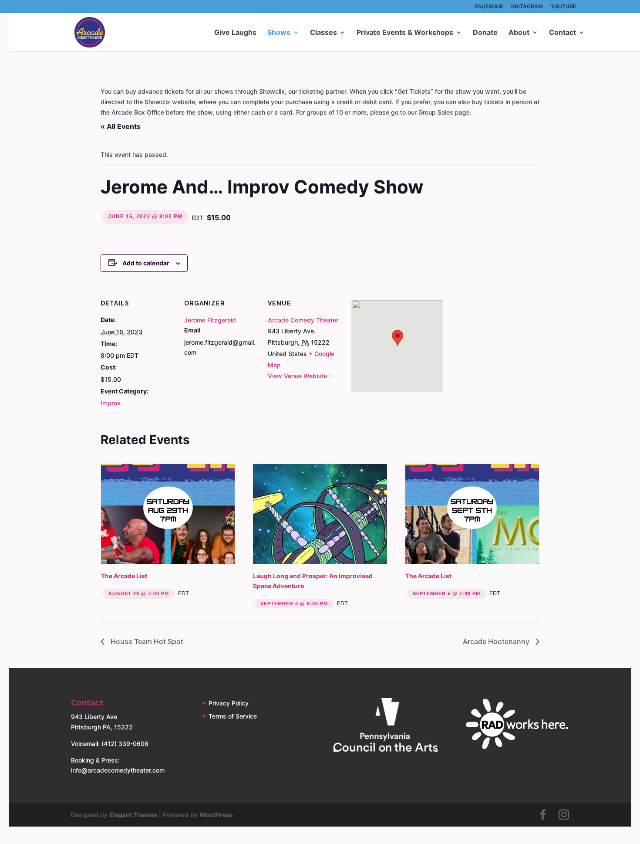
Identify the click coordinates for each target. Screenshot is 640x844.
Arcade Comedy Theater (303, 320)
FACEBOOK (489, 7)
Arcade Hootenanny (497, 641)
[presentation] (168, 514)
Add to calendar (145, 263)
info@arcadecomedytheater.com (118, 770)
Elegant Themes (133, 814)
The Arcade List (124, 576)
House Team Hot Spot (146, 641)
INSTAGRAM (527, 7)
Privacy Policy (229, 703)
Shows (278, 33)
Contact (562, 33)
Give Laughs (235, 33)
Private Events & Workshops (405, 33)
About (519, 33)
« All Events (121, 126)
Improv (111, 403)
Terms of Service (233, 716)
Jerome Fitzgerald (210, 320)
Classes (323, 33)
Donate (485, 33)
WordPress (216, 814)
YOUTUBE (563, 7)
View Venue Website (297, 376)
